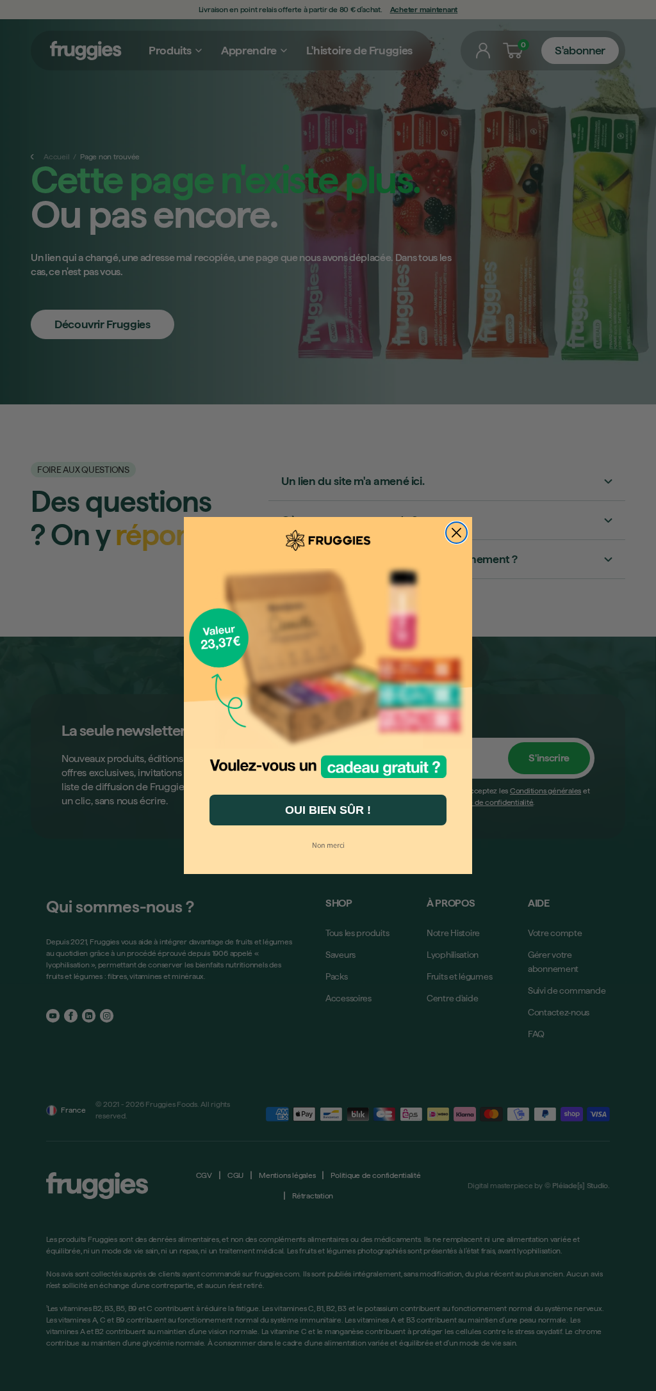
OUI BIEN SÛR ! (328, 810)
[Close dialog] (456, 532)
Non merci (328, 845)
